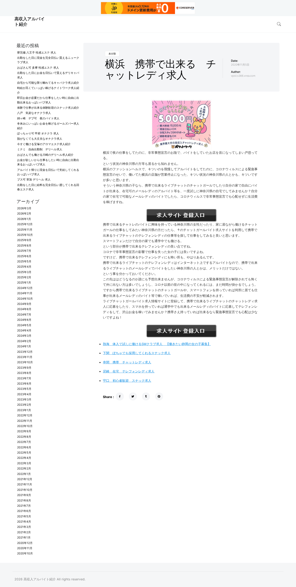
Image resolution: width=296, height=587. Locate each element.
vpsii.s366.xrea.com (243, 75)
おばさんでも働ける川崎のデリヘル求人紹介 (45, 154)
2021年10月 (24, 489)
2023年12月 (25, 351)
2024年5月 (24, 325)
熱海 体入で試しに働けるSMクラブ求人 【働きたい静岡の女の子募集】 (157, 344)
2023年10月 (25, 362)
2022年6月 (24, 447)
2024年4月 (24, 330)
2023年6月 (24, 383)
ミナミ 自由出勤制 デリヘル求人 (39, 149)
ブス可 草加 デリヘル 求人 (34, 179)
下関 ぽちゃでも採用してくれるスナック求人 (137, 353)
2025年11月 (24, 229)
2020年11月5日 (240, 64)
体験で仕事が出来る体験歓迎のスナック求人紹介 (48, 107)
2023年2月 (24, 404)
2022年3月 (24, 463)
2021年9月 (24, 495)
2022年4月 (24, 457)
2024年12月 (25, 288)
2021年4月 (24, 521)
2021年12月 (24, 479)
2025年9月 (24, 240)
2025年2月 (24, 277)
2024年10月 (25, 298)
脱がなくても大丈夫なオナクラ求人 (39, 138)
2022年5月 (24, 452)
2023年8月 (24, 372)
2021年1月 (24, 537)
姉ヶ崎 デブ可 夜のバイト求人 (38, 118)
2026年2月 (24, 213)
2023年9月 (24, 367)
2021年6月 (24, 511)
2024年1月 (24, 346)
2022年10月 (25, 426)
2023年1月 (24, 410)
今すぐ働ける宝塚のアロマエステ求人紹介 (44, 144)
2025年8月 (24, 245)
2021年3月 (24, 526)
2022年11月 (24, 420)
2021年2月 (24, 532)
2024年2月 (24, 341)
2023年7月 (24, 378)
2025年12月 (25, 224)
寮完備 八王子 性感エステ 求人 (36, 52)
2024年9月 (24, 303)
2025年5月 (24, 261)
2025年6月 (24, 256)
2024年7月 (24, 314)
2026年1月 (24, 219)
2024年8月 (24, 309)
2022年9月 (24, 431)
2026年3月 (24, 208)
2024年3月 (24, 335)
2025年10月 (25, 234)
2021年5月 (24, 516)
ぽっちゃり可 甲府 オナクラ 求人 (38, 133)
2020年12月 (25, 543)
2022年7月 (24, 442)
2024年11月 (24, 293)
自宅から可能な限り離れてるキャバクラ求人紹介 (48, 82)
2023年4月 (24, 394)
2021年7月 (24, 505)
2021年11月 (24, 484)
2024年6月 (24, 319)
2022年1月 (24, 474)
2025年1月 (24, 282)
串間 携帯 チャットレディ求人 (127, 362)
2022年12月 (24, 415)
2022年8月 (24, 436)
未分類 (112, 53)
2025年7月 (24, 250)
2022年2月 (24, 468)
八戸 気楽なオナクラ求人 (34, 113)
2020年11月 (24, 548)
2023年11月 (24, 357)
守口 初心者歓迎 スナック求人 (127, 381)
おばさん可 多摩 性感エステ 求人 (38, 67)
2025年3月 (24, 272)
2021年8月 (24, 500)
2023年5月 (24, 388)
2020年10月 (25, 553)
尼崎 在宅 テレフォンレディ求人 (128, 371)
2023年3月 (24, 399)
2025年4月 (24, 266)
